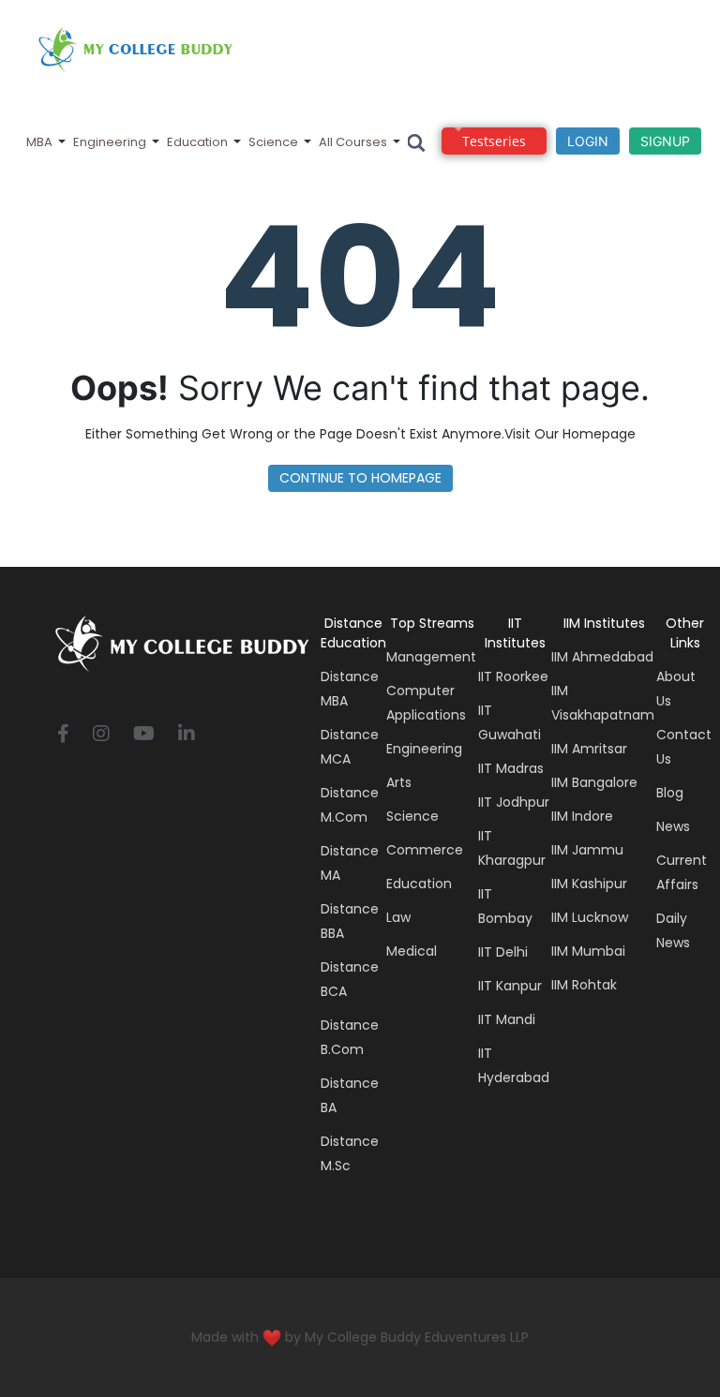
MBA (39, 142)
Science (273, 142)
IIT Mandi (506, 1019)
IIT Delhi (503, 952)
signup (665, 141)
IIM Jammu (587, 849)
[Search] (416, 142)
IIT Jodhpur (513, 802)
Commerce (424, 849)
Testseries (494, 141)
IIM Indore (582, 816)
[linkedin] (186, 735)
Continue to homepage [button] (360, 477)
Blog (669, 792)
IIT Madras (511, 768)
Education (197, 142)
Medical (411, 951)
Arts (399, 782)
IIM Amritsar (589, 748)
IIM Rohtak (584, 984)
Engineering (109, 142)
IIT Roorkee (513, 676)
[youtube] (144, 735)
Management (431, 656)
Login (587, 141)
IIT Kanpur (510, 985)
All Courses (353, 142)
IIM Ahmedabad (602, 656)
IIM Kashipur (589, 883)
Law (398, 917)
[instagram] (101, 735)
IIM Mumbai (588, 951)
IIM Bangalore (594, 782)
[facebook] (63, 735)
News (673, 826)
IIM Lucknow (589, 917)
